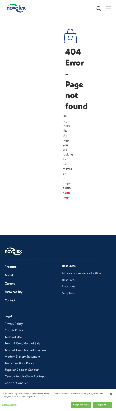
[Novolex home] (13, 251)
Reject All (102, 404)
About (9, 275)
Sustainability (13, 292)
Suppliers (68, 293)
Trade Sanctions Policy (19, 363)
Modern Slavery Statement (22, 356)
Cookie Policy (14, 330)
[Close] (111, 394)
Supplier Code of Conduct (22, 370)
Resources (69, 280)
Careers (10, 283)
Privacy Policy (14, 324)
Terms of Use (13, 337)
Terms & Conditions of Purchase (26, 350)
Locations (68, 286)
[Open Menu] (108, 8)
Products (10, 267)
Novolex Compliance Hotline (81, 273)
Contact (10, 300)
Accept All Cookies (81, 404)
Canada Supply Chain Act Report (26, 376)
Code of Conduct (16, 383)
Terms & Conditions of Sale (22, 343)
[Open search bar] (99, 8)
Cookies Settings (9, 404)
